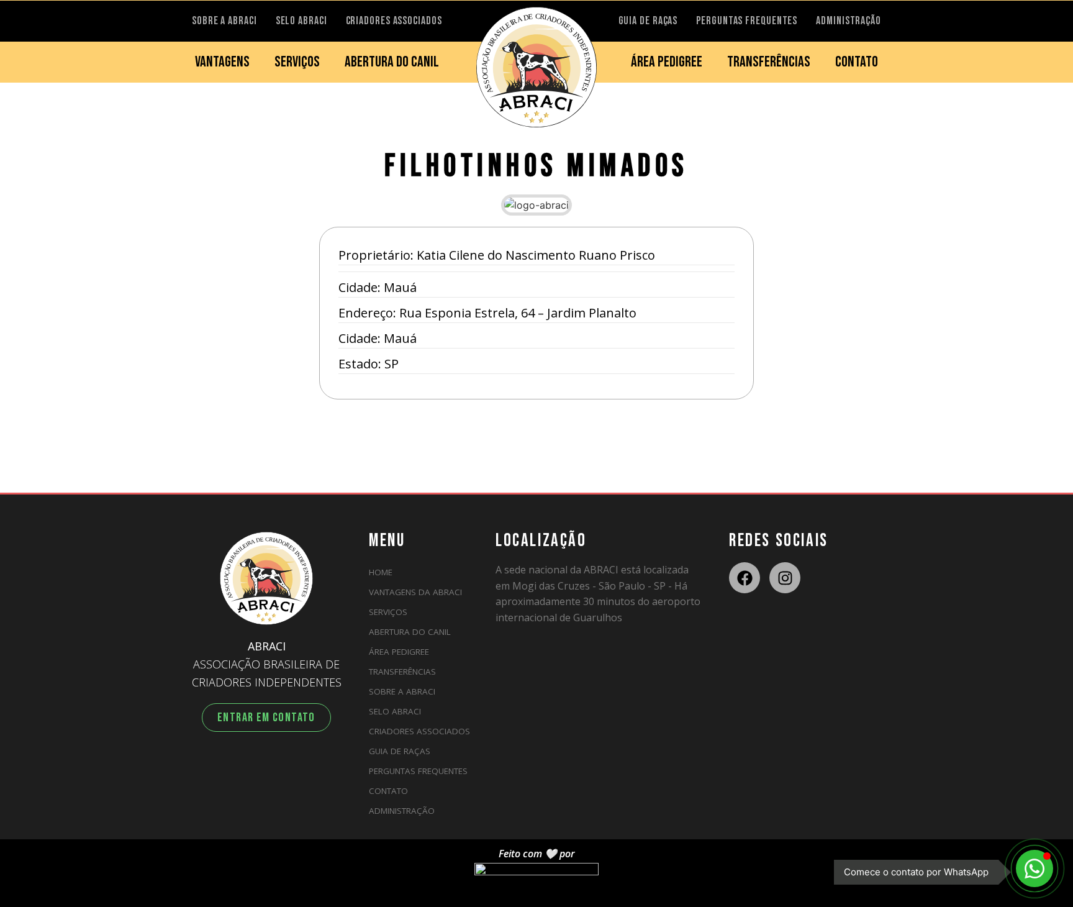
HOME (380, 572)
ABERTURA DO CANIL (392, 62)
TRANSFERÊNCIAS (768, 62)
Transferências (402, 671)
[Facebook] (744, 577)
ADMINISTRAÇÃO (848, 20)
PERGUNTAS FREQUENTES (746, 20)
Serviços (388, 612)
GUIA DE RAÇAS (648, 20)
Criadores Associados (419, 731)
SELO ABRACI (301, 20)
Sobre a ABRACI (402, 691)
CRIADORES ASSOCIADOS (394, 20)
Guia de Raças (399, 751)
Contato (388, 790)
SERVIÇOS (297, 62)
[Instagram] (784, 577)
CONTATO (856, 62)
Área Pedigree (399, 651)
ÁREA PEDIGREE (666, 62)
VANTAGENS (222, 62)
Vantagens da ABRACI (415, 592)
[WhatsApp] (1034, 868)
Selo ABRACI (395, 711)
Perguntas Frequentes (418, 771)
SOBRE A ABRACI (224, 20)
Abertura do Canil (410, 631)
